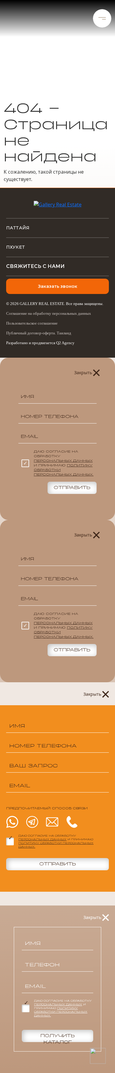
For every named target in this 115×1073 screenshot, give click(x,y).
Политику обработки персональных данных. (60, 1012)
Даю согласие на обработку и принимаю (64, 463)
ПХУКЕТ (15, 247)
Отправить (72, 488)
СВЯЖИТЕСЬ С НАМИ (35, 266)
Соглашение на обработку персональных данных (48, 313)
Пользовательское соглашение (32, 323)
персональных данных (63, 460)
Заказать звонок (57, 286)
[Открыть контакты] (97, 1055)
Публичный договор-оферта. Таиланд (38, 333)
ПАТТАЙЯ (17, 228)
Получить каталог (57, 1038)
